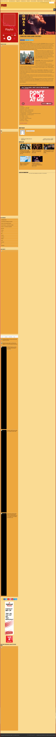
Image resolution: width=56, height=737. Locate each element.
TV (1, 243)
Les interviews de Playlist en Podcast (6, 221)
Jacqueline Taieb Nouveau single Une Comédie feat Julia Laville (36, 151)
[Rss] (2, 599)
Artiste (33, 38)
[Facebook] (4, 599)
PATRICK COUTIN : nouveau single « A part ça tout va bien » (48, 139)
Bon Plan (2, 228)
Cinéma (2, 230)
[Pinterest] (44, 2)
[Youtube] (46, 2)
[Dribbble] (45, 2)
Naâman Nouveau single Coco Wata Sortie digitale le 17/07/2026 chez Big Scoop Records (25, 152)
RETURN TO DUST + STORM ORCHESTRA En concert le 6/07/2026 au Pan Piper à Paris (37, 164)
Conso (2, 231)
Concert (2, 235)
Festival (2, 238)
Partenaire (2, 245)
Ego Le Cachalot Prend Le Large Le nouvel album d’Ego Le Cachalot (25, 163)
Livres (2, 240)
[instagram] (48, 2)
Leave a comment (38, 38)
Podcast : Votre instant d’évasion (6, 223)
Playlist (22, 38)
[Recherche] (55, 2)
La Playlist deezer (3, 219)
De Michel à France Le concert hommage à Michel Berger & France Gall (11, 348)
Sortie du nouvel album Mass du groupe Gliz (26, 139)
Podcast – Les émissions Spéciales (6, 226)
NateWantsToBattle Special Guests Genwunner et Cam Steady (49, 151)
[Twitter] (42, 2)
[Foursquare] (47, 2)
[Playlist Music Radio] (4, 5)
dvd (1, 233)
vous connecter (35, 173)
